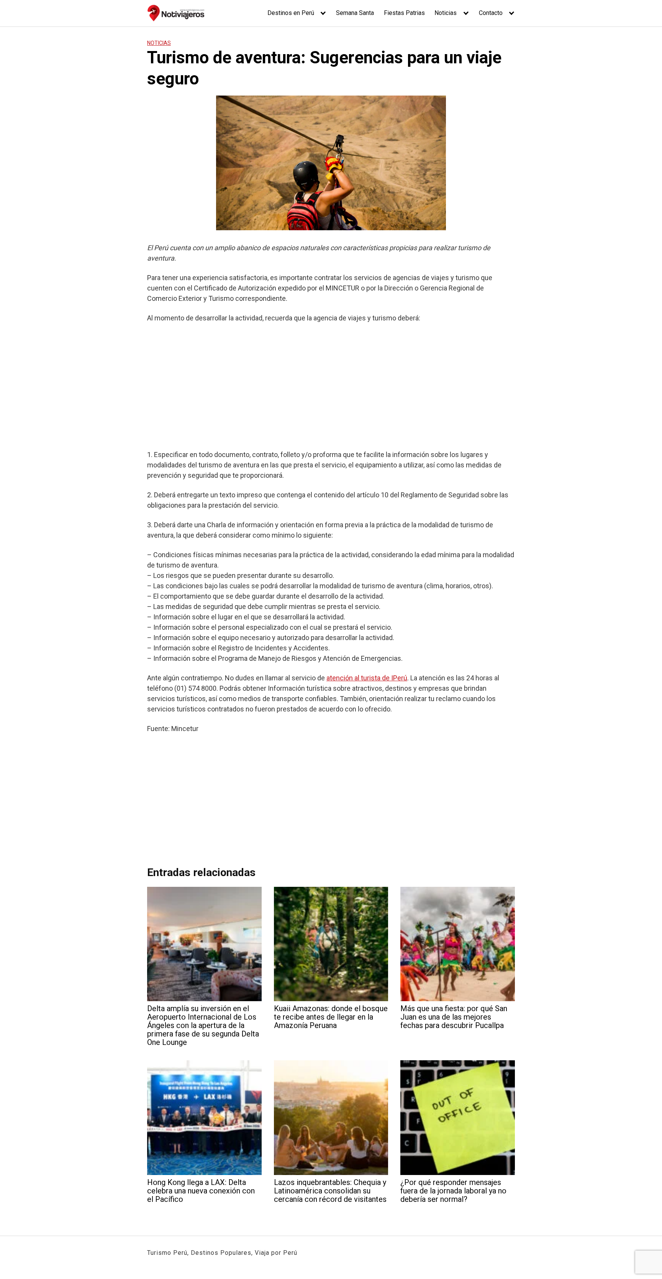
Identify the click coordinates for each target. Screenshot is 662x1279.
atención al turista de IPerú (366, 678)
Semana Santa (355, 13)
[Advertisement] (331, 386)
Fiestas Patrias (404, 13)
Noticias (445, 13)
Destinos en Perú (290, 13)
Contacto (491, 13)
